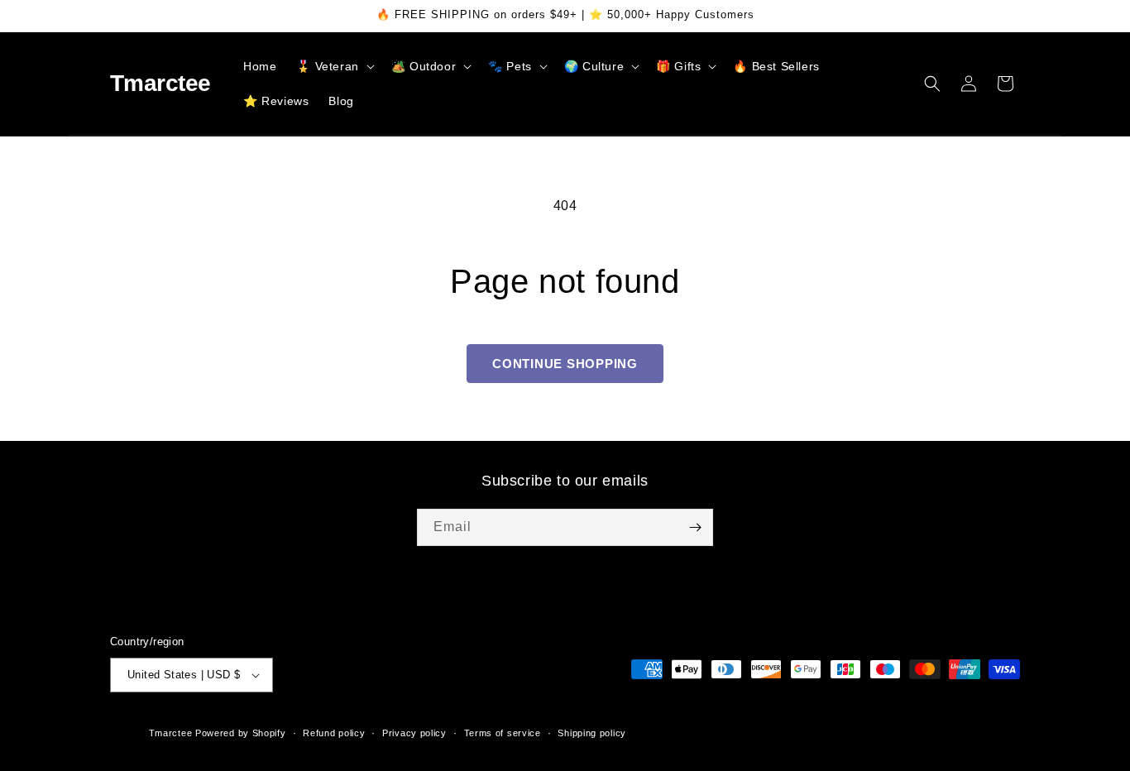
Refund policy (334, 733)
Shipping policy (592, 733)
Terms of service (502, 733)
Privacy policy (414, 733)
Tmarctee (171, 733)
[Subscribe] (695, 527)
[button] (333, 66)
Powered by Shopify (240, 733)
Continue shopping (565, 364)
